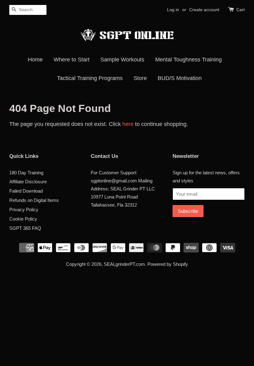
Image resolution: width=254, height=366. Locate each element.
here (128, 124)
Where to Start (72, 59)
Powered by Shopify (167, 264)
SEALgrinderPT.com (124, 264)
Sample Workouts (122, 59)
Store (140, 78)
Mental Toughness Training (188, 59)
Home (35, 59)
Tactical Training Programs (90, 78)
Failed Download (26, 191)
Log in (173, 9)
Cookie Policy (23, 218)
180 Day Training (26, 172)
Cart (240, 9)
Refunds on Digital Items (34, 200)
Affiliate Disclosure (28, 181)
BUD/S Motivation (180, 78)
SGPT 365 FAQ (25, 228)
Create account (204, 9)
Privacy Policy (23, 209)
